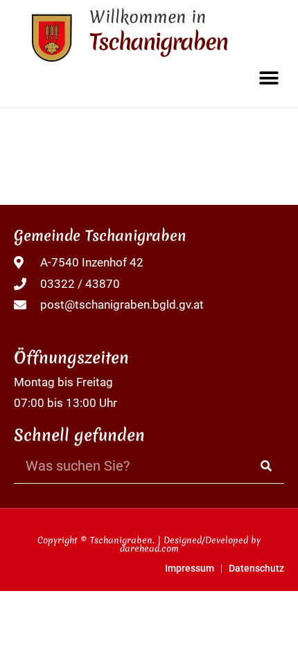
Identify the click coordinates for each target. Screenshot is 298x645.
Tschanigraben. (122, 540)
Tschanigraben (158, 41)
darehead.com (149, 548)
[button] (268, 77)
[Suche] (266, 466)
